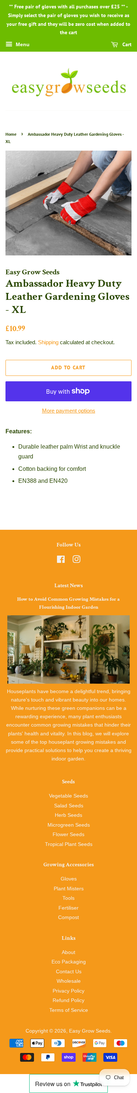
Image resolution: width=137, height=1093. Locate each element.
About (68, 952)
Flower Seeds (68, 834)
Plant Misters (69, 888)
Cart (126, 44)
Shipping (48, 342)
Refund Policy (68, 1000)
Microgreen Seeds (68, 825)
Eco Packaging (69, 962)
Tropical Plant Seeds (68, 844)
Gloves (69, 879)
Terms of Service (68, 1010)
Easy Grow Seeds (89, 1031)
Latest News (68, 585)
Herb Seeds (68, 815)
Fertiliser (68, 908)
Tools (68, 898)
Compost (68, 917)
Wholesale (69, 981)
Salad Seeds (68, 805)
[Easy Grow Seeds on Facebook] (61, 561)
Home (10, 134)
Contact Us (68, 971)
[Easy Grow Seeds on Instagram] (76, 561)
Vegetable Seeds (68, 796)
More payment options (68, 411)
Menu (22, 45)
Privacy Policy (68, 991)
